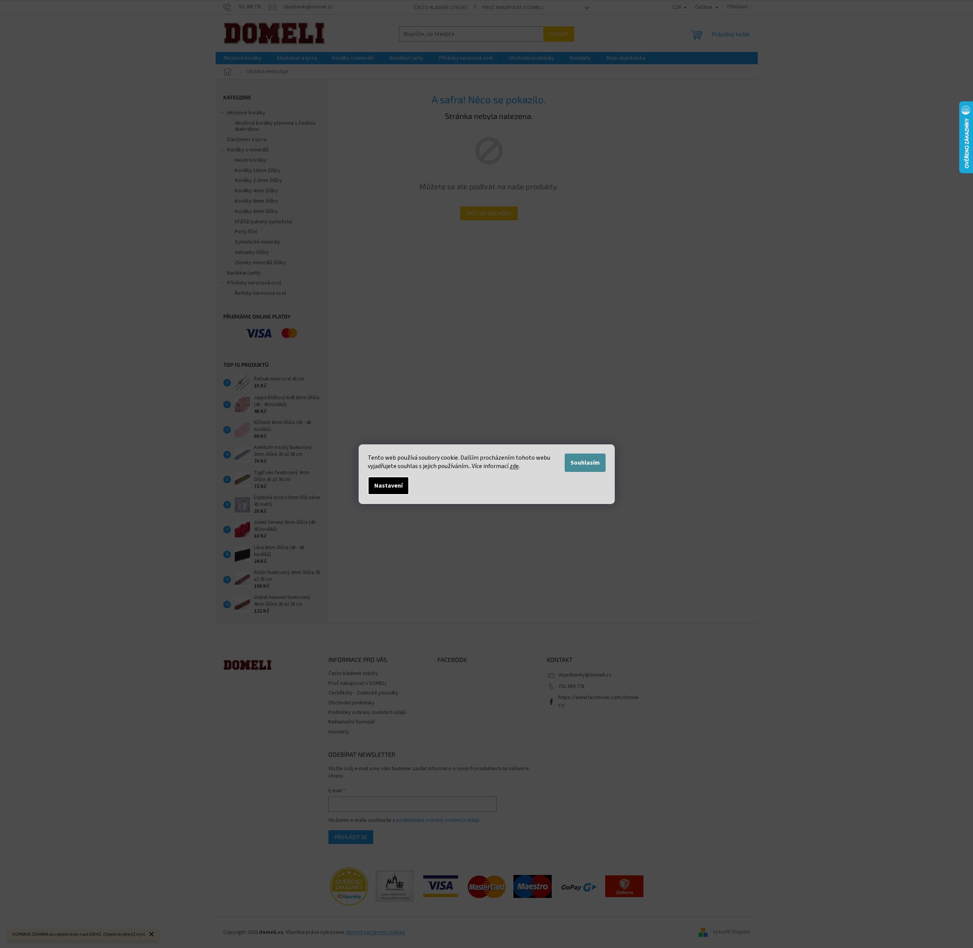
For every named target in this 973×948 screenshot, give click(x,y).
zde (514, 466)
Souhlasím (585, 463)
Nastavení (388, 485)
